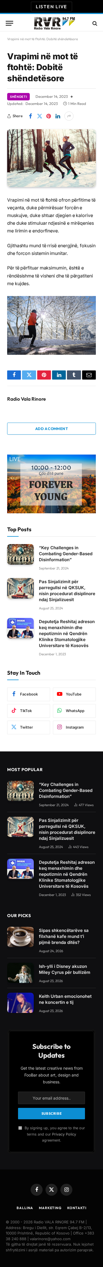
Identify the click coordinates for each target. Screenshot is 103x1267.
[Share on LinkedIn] (58, 116)
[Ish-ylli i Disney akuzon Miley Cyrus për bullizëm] (20, 973)
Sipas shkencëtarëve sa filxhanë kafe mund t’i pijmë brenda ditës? (64, 936)
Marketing (50, 1208)
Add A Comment (51, 428)
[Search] (94, 23)
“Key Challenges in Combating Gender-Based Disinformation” (65, 553)
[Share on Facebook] (30, 116)
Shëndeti (18, 97)
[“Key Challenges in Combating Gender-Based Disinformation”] (20, 554)
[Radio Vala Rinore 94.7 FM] (54, 23)
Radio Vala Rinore (26, 399)
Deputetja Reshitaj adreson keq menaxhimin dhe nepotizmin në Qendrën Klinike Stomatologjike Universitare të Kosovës (67, 633)
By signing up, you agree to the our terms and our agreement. (54, 1134)
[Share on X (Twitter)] (39, 116)
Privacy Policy (64, 1134)
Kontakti (76, 1208)
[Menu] (9, 23)
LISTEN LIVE (51, 6)
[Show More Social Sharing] (69, 116)
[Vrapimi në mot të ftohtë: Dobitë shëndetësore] (51, 158)
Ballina (25, 1208)
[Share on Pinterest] (48, 116)
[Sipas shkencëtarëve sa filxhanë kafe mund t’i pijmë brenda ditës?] (20, 937)
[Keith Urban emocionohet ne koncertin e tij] (20, 1003)
